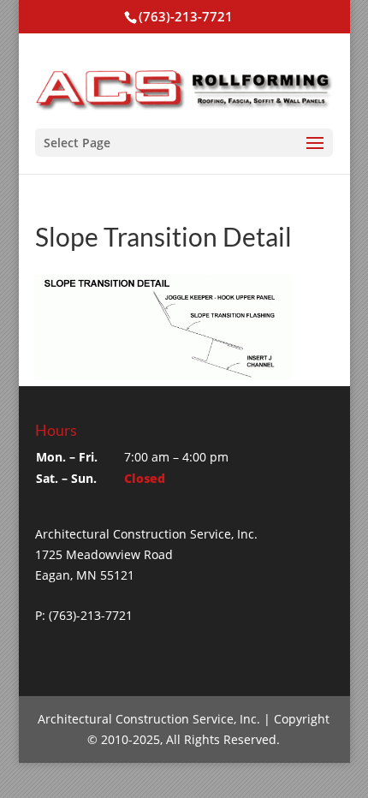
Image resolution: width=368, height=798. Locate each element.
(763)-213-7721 (186, 16)
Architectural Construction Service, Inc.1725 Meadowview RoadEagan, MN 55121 (146, 554)
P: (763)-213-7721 (84, 615)
